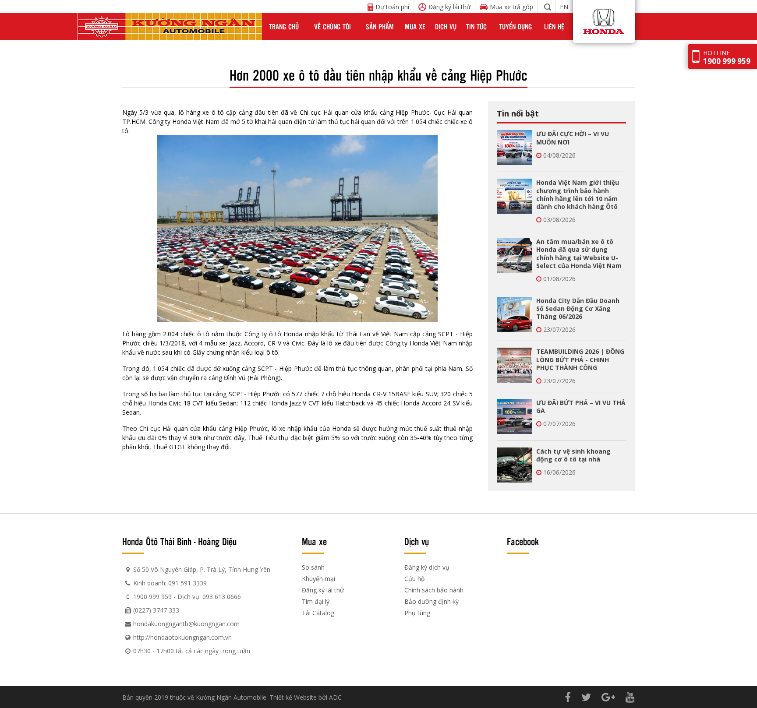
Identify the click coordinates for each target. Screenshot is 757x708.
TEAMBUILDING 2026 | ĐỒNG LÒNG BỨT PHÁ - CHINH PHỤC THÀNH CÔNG (580, 359)
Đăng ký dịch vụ (426, 567)
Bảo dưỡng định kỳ (431, 601)
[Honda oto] (590, 26)
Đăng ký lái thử (323, 590)
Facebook (523, 541)
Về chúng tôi (332, 26)
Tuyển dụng (515, 26)
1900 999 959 (152, 596)
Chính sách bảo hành (433, 590)
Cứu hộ (414, 578)
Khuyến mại (318, 578)
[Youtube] (630, 697)
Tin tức (476, 26)
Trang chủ (284, 26)
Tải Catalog (318, 613)
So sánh (313, 567)
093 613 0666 (221, 596)
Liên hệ (554, 26)
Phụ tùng (417, 613)
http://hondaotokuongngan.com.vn (182, 637)
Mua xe (415, 26)
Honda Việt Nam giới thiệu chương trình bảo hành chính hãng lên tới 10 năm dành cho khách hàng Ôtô (577, 194)
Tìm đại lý (315, 601)
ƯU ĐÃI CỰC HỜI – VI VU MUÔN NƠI (572, 138)
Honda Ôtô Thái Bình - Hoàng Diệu (179, 541)
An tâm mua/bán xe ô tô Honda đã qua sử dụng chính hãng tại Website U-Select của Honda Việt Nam (579, 253)
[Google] (608, 697)
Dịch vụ (445, 26)
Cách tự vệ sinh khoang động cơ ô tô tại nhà (573, 455)
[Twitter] (586, 697)
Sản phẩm (380, 26)
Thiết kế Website (293, 697)
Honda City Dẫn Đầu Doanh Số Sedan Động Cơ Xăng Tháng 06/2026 (577, 308)
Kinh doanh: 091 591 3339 (170, 583)
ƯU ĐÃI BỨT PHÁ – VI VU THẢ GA (581, 406)
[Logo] (170, 26)
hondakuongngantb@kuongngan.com (186, 624)
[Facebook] (568, 697)
